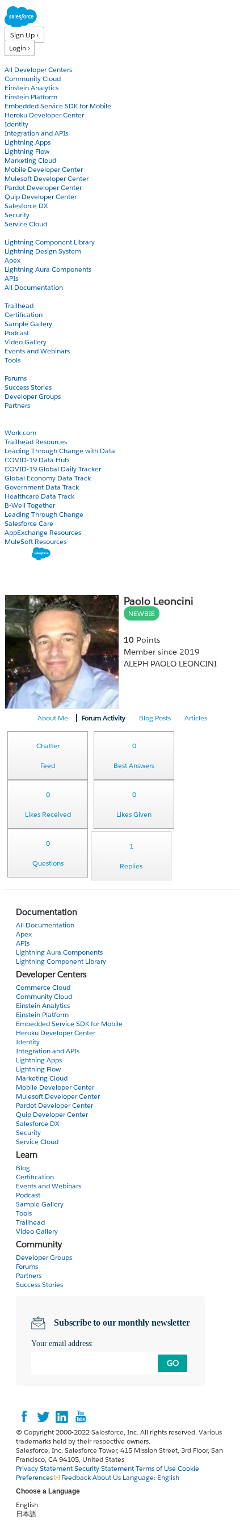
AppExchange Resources (43, 532)
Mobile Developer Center (44, 169)
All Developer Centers (38, 69)
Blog (12, 414)
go (173, 1363)
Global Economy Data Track (48, 478)
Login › (19, 48)
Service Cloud (26, 224)
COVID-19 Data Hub (37, 460)
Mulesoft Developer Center (47, 178)
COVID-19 (21, 423)
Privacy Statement (45, 1468)
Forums (16, 378)
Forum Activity (103, 718)
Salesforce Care (29, 523)
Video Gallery (26, 342)
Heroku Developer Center (44, 115)
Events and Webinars (37, 351)
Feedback (76, 1477)
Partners (17, 405)
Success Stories (28, 387)
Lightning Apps (28, 142)
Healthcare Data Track (39, 496)
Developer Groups (33, 396)
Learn (14, 296)
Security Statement (105, 1468)
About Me (52, 718)
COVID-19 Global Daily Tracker (53, 469)
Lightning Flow (27, 151)
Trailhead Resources (36, 441)
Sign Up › (24, 35)
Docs (13, 233)
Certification (24, 314)
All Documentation (34, 287)
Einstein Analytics (31, 87)
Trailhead (19, 305)
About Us (106, 1477)
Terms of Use (156, 1468)
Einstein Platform (31, 97)
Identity (16, 124)
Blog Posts (155, 718)
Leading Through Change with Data (60, 450)
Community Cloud (33, 78)
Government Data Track (42, 487)
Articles (195, 718)
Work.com (20, 432)
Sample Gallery (28, 323)
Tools (12, 360)
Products (20, 60)
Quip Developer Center (41, 196)
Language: (151, 1477)
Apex (12, 260)
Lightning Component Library (50, 242)
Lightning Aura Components (48, 269)
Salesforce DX (26, 205)
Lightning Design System (43, 251)
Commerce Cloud (43, 987)
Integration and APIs (36, 133)
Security (17, 215)
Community (24, 369)
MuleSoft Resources (35, 541)
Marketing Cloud (30, 160)
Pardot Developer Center (43, 187)
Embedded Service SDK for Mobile (58, 106)
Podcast (17, 332)
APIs (11, 278)
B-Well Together (30, 505)
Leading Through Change (44, 514)
